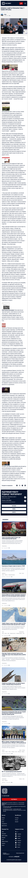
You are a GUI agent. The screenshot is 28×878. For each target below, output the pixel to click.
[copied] (25, 497)
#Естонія (23, 750)
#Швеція (23, 751)
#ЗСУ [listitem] (3, 831)
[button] (25, 3)
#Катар (6, 633)
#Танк (3, 780)
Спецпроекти (4, 823)
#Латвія (7, 751)
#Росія (20, 573)
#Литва (10, 751)
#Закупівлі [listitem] (4, 833)
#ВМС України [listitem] (4, 835)
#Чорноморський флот (12, 574)
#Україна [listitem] (3, 837)
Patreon (14, 505)
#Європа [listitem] (3, 843)
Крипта (14, 512)
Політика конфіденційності (6, 853)
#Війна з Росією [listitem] (5, 841)
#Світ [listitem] (3, 839)
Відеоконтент (4, 825)
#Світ (23, 573)
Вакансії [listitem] (16, 821)
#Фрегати (6, 574)
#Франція (6, 780)
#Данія (20, 750)
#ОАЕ (8, 633)
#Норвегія (13, 751)
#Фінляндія (19, 751)
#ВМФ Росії (3, 573)
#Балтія (3, 750)
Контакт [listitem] (16, 819)
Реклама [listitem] (16, 817)
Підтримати (14, 799)
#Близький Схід (4, 603)
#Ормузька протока (12, 633)
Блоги (3, 821)
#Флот (3, 574)
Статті (3, 819)
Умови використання (20, 853)
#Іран (3, 633)
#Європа (3, 751)
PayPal (14, 509)
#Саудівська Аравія (19, 633)
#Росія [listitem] (3, 845)
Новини (3, 817)
